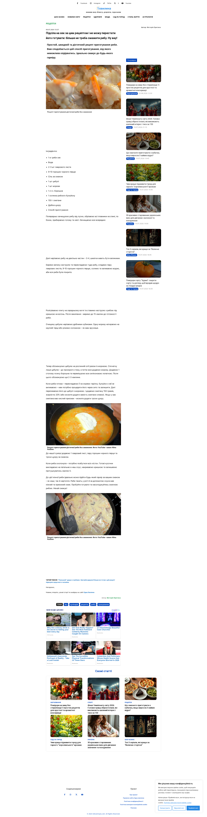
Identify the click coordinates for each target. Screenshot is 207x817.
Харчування (132, 93)
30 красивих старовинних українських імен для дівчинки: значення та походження (143, 218)
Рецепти (51, 23)
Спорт (129, 127)
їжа (66, 604)
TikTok (109, 3)
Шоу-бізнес (131, 255)
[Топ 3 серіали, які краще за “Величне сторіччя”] (143, 237)
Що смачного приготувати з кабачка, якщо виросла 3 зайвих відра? (140, 707)
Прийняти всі (193, 808)
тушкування (103, 604)
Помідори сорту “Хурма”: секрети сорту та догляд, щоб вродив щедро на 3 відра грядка (142, 283)
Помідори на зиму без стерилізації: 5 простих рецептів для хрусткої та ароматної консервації (142, 87)
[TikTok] (104, 3)
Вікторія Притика (154, 27)
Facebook (84, 3)
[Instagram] (91, 3)
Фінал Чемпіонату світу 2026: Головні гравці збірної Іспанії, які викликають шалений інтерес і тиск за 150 (143, 121)
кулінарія (74, 604)
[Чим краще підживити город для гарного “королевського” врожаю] (143, 172)
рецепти (84, 604)
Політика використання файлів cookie (177, 803)
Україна (130, 224)
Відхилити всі (179, 808)
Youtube (128, 3)
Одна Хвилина (89, 592)
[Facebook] (77, 3)
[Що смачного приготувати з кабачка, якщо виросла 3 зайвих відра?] (143, 141)
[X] (115, 3)
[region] (179, 796)
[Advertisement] (83, 132)
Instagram (97, 3)
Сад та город (132, 190)
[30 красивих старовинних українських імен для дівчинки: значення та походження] (143, 203)
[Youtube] (122, 3)
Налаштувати (165, 808)
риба (93, 604)
